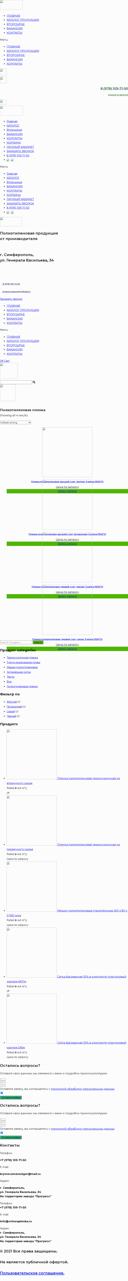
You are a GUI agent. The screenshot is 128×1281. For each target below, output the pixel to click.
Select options (67, 648)
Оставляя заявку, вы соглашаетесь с (57, 1089)
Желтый (12, 701)
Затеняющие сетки (19, 672)
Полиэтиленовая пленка (22, 686)
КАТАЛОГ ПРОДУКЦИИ (23, 20)
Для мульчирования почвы (23, 662)
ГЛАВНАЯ (13, 15)
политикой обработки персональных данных (82, 1089)
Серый (11, 711)
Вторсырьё (14, 129)
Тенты (10, 676)
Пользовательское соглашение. (32, 1273)
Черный (11, 716)
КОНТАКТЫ (14, 32)
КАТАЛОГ (13, 125)
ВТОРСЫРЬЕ (16, 24)
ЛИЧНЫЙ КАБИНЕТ (20, 147)
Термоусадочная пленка (22, 657)
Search (38, 642)
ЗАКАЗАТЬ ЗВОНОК (20, 151)
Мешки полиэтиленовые (22, 667)
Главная (12, 121)
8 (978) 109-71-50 (18, 155)
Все (9, 681)
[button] (64, 40)
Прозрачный (14, 706)
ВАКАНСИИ (15, 28)
